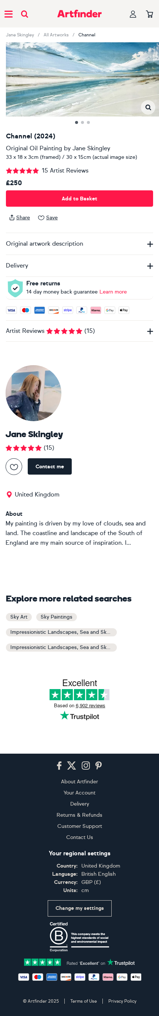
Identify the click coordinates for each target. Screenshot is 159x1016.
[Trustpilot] (79, 961)
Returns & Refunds (79, 815)
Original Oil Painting (34, 148)
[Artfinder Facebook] (59, 766)
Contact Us (79, 837)
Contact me (49, 466)
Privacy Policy (122, 1001)
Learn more (113, 292)
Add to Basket (79, 199)
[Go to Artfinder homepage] (79, 13)
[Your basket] (150, 14)
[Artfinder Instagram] (86, 766)
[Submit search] (24, 14)
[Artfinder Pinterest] (98, 766)
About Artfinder (79, 782)
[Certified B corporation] (79, 937)
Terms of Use (83, 1001)
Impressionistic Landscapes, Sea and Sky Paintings (63, 647)
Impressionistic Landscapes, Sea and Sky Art (63, 632)
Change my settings (79, 908)
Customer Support (79, 826)
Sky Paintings (56, 617)
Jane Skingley (20, 34)
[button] (148, 107)
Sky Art (18, 617)
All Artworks (56, 34)
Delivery (79, 804)
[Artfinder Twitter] (71, 766)
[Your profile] (133, 14)
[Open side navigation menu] (8, 13)
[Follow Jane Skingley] (14, 466)
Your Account (79, 793)
